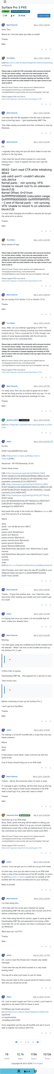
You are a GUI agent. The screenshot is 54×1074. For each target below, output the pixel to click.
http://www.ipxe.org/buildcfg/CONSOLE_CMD (27, 484)
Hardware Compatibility (21, 11)
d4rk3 (9, 442)
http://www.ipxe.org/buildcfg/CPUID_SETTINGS (27, 495)
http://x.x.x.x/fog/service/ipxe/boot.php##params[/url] (28, 565)
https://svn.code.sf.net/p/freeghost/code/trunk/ (28, 1012)
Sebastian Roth (13, 815)
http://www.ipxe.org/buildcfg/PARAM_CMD (25, 473)
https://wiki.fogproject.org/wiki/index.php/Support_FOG (22, 99)
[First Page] (16, 1042)
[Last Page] (37, 1042)
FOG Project (38, 1063)
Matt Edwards (12, 25)
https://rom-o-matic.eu (17, 877)
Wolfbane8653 (12, 420)
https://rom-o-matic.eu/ (17, 456)
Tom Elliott (11, 58)
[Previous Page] (21, 1042)
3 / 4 (27, 1042)
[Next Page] (33, 1042)
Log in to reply (44, 16)
